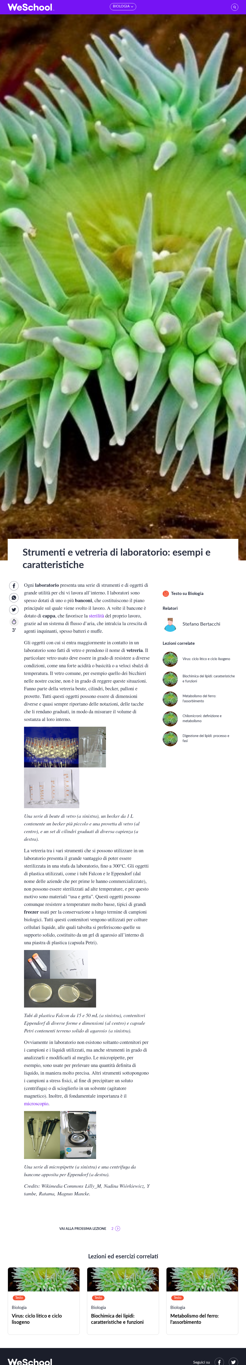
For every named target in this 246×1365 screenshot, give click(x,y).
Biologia (195, 594)
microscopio (36, 1103)
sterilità (97, 615)
